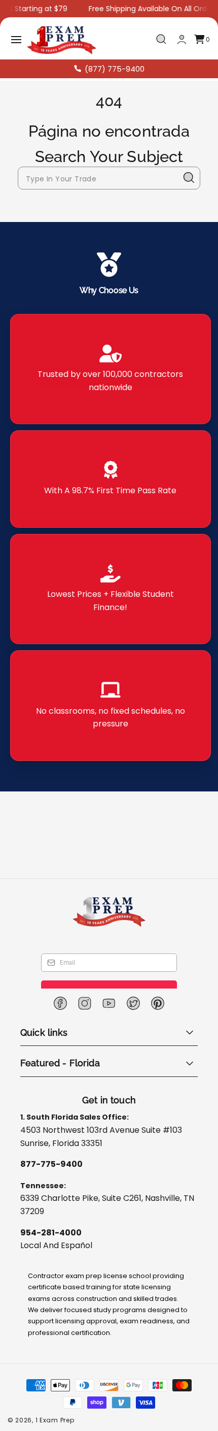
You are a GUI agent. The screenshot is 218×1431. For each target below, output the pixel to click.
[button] (16, 40)
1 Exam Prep (55, 1420)
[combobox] (109, 178)
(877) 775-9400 (114, 68)
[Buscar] (189, 178)
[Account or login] (181, 39)
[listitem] (110, 369)
